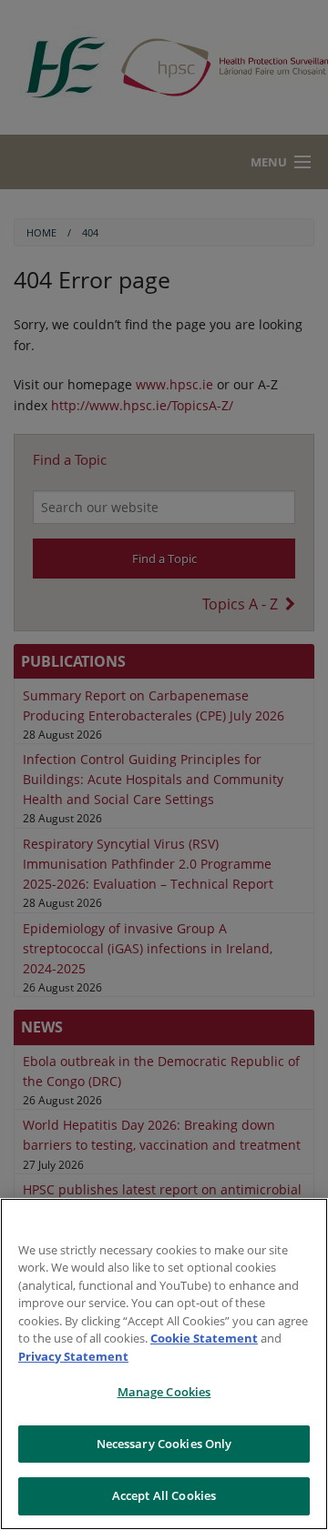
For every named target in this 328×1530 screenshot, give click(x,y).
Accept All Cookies (164, 1495)
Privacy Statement (73, 1356)
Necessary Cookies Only (164, 1443)
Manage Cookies (164, 1392)
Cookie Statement (204, 1338)
